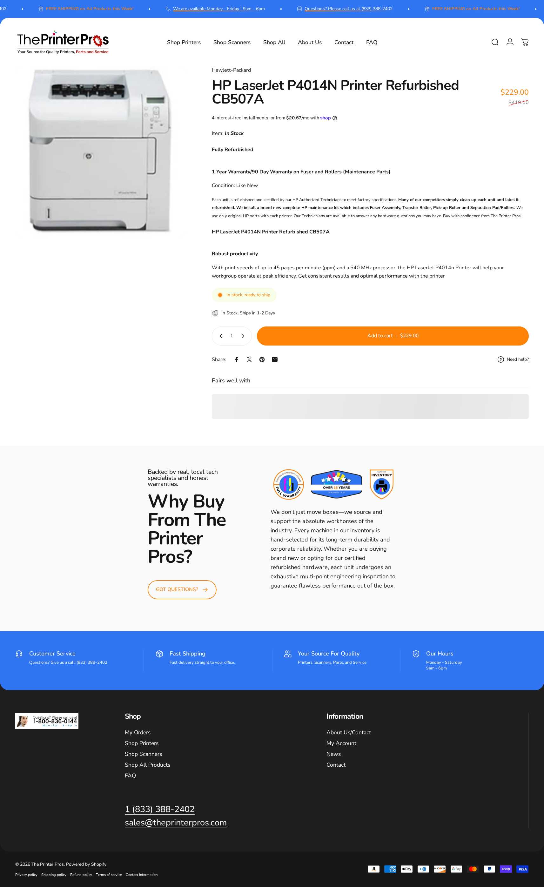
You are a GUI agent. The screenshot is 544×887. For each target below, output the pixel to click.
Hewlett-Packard (231, 70)
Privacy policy (26, 874)
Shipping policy (53, 874)
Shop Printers (141, 743)
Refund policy (81, 874)
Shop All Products (147, 765)
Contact (336, 765)
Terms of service (109, 874)
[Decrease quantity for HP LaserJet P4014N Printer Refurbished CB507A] (219, 336)
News (333, 754)
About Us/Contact (348, 732)
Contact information (142, 874)
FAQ (130, 775)
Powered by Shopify (86, 864)
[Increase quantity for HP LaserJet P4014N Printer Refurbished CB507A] (244, 336)
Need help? (518, 359)
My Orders (138, 732)
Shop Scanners (143, 754)
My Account (341, 743)
